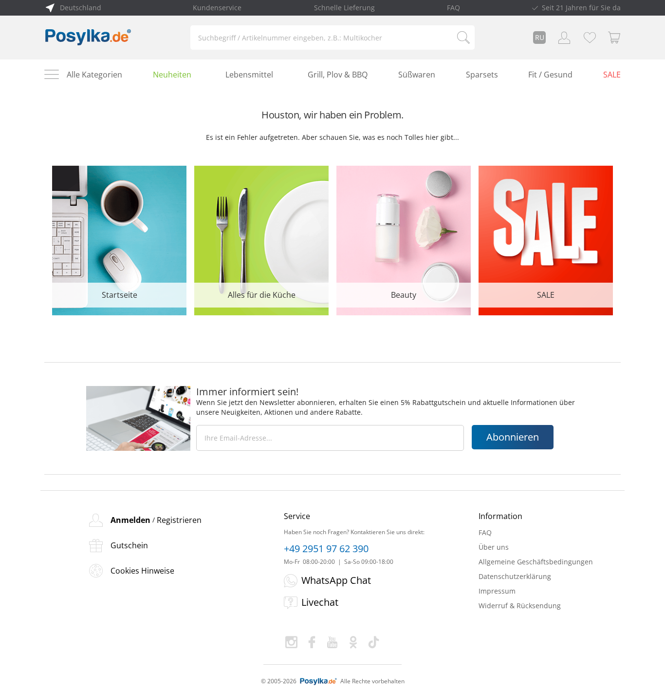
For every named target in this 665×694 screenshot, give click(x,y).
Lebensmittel (249, 74)
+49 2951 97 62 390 (326, 549)
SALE (612, 74)
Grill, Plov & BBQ (338, 74)
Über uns (494, 547)
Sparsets (482, 74)
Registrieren (179, 520)
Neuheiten (172, 74)
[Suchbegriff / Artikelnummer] (463, 37)
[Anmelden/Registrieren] (564, 37)
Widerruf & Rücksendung (520, 605)
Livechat (319, 602)
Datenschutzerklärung (515, 576)
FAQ (453, 7)
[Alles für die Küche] (261, 239)
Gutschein (129, 545)
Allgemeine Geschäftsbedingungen (536, 561)
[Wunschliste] (589, 37)
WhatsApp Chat (336, 580)
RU (539, 37)
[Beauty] (403, 239)
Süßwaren (416, 74)
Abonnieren (512, 436)
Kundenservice (217, 7)
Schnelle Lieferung (344, 7)
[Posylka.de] (88, 37)
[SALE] (546, 239)
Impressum (497, 591)
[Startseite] (119, 239)
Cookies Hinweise (142, 570)
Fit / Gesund (550, 74)
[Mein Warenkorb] (614, 37)
